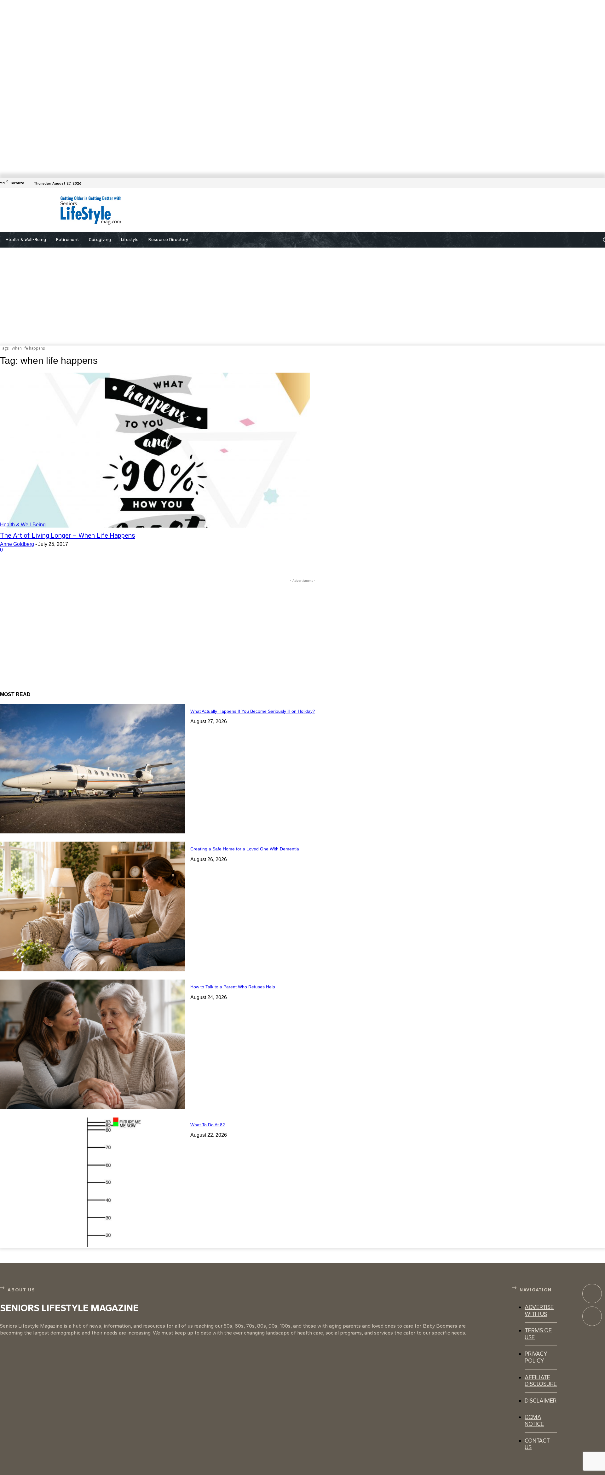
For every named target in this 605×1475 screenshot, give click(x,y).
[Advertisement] (296, 210)
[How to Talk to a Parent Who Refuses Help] (92, 1044)
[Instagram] (592, 1316)
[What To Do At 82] (92, 1182)
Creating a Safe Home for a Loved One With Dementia (244, 848)
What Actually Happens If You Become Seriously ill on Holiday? (252, 711)
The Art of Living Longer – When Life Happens (67, 535)
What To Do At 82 (207, 1124)
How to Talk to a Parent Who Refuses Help (232, 986)
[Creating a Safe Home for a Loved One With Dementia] (92, 906)
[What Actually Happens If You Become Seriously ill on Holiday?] (92, 769)
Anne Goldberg (17, 544)
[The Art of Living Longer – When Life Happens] (155, 450)
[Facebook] (601, 183)
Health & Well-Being (23, 524)
